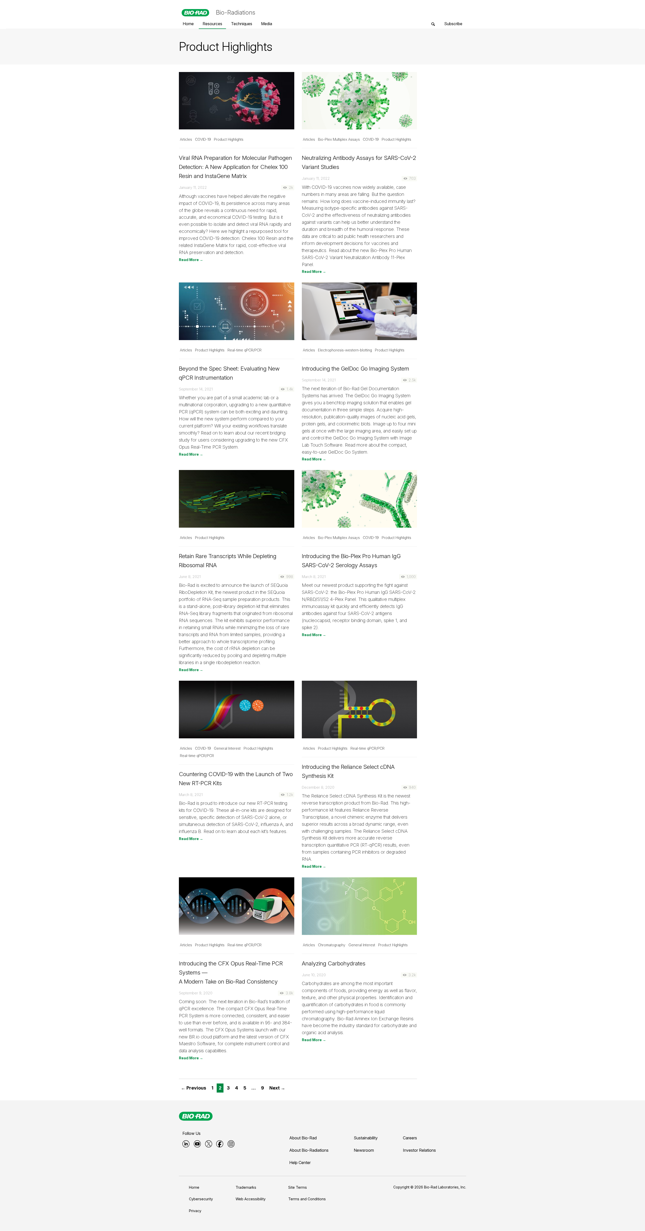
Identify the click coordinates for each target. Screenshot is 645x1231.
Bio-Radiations (235, 12)
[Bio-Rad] (196, 1116)
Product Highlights (228, 139)
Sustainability (366, 1137)
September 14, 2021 (196, 389)
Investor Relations (419, 1150)
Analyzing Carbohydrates (333, 963)
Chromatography (331, 945)
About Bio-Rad (303, 1137)
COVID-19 (203, 139)
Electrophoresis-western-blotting (345, 350)
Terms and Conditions (307, 1199)
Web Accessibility (251, 1199)
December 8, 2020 (318, 787)
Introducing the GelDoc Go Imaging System (355, 368)
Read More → (191, 260)
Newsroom (364, 1150)
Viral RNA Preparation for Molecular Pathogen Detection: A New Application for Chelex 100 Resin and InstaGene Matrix (235, 166)
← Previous (193, 1088)
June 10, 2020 (314, 975)
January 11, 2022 (193, 187)
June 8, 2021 (190, 576)
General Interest (227, 748)
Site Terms (297, 1187)
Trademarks (246, 1187)
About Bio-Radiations (309, 1150)
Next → (277, 1088)
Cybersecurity (201, 1199)
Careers (410, 1137)
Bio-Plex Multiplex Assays (339, 139)
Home (194, 1187)
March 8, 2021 (314, 576)
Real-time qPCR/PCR (245, 350)
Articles (186, 139)
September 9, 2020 (195, 993)
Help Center (300, 1162)
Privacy (195, 1211)
